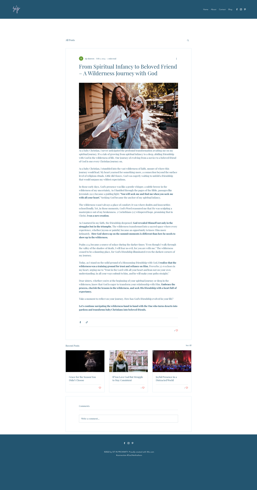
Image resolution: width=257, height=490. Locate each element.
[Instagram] (241, 9)
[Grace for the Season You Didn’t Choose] (85, 361)
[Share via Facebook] (80, 322)
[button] (188, 40)
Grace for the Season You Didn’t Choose (82, 378)
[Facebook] (237, 9)
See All (188, 345)
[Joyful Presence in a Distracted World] (172, 361)
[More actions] (176, 58)
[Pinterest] (245, 9)
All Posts (70, 40)
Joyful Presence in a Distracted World (166, 378)
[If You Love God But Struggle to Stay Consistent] (128, 361)
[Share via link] (87, 322)
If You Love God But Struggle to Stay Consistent (127, 378)
